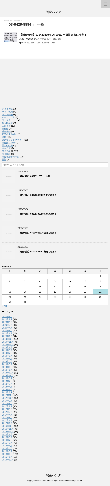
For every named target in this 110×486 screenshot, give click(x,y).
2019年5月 (7, 359)
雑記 (4, 159)
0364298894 (43, 43)
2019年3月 (7, 364)
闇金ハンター (55, 12)
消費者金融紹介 (9, 134)
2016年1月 (7, 457)
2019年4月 (7, 361)
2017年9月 (7, 401)
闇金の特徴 (7, 145)
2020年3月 (7, 330)
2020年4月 (7, 328)
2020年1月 (7, 336)
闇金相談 (6, 154)
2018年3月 (7, 389)
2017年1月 (7, 423)
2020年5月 (7, 325)
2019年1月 (7, 370)
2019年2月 (7, 367)
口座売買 (42, 39)
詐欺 (49, 39)
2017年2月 (7, 420)
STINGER (78, 481)
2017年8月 (7, 403)
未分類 (5, 129)
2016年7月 (7, 440)
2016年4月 (7, 448)
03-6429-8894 (29, 43)
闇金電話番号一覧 (10, 157)
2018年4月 (7, 387)
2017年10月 (8, 398)
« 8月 (4, 306)
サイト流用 (7, 112)
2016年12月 (8, 426)
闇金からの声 (8, 143)
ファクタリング (9, 120)
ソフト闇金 (7, 114)
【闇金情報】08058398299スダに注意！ (36, 214)
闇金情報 (57, 39)
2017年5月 (7, 412)
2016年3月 (7, 451)
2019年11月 (7, 342)
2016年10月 (8, 432)
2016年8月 (7, 437)
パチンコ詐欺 (8, 117)
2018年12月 (8, 373)
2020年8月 (7, 316)
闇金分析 (6, 148)
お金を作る (7, 109)
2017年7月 (7, 406)
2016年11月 (7, 429)
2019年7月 (7, 353)
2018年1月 (7, 392)
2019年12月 (8, 339)
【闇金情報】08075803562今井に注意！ (36, 195)
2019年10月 (8, 345)
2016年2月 (7, 454)
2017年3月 (7, 417)
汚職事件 (6, 131)
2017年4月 (7, 415)
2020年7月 (7, 319)
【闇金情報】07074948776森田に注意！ (36, 233)
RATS (53, 43)
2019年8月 (7, 350)
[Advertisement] (22, 86)
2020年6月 (7, 322)
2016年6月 (7, 443)
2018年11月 (7, 375)
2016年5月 (7, 446)
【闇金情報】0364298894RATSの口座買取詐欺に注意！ (53, 34)
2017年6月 (7, 409)
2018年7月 (7, 381)
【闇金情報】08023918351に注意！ (34, 176)
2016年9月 (7, 434)
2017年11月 (7, 395)
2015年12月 (8, 460)
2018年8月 (7, 378)
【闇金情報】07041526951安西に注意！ (36, 251)
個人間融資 (7, 123)
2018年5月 (7, 384)
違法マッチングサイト (12, 140)
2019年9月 (7, 347)
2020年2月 (7, 333)
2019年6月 (7, 356)
